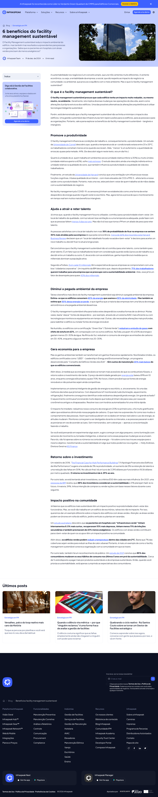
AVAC (67, 733)
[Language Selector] (154, 12)
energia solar (127, 375)
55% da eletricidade (127, 298)
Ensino (67, 761)
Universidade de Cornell (64, 144)
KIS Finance (72, 446)
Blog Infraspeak (103, 724)
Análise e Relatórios (42, 724)
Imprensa (131, 724)
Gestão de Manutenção (75, 724)
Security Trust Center (105, 738)
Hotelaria (68, 728)
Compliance (39, 742)
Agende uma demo (141, 12)
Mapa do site (132, 742)
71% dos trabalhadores (142, 268)
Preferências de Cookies (45, 792)
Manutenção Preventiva (44, 714)
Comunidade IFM (104, 728)
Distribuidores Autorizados (139, 733)
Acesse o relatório (129, 4)
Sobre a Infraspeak (135, 714)
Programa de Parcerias (137, 728)
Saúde (67, 757)
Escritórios (69, 752)
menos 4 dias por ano (82, 221)
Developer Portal (103, 742)
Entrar (127, 12)
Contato (130, 738)
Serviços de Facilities (74, 719)
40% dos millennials (89, 275)
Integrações (8, 738)
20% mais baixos (142, 362)
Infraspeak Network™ (12, 728)
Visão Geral (7, 714)
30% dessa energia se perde (75, 301)
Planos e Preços (9, 742)
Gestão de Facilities (73, 714)
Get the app (25, 780)
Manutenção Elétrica (74, 742)
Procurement (39, 738)
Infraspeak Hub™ (10, 719)
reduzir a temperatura (98, 539)
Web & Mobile (8, 733)
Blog (8, 25)
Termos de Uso (134, 684)
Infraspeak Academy (105, 733)
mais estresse (94, 161)
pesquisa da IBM (58, 483)
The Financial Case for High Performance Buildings (95, 462)
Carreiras (131, 719)
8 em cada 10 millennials (80, 265)
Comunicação (40, 733)
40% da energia (95, 298)
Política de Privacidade (25, 792)
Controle (37, 728)
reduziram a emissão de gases (133, 328)
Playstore (41, 780)
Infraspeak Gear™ (10, 724)
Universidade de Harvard (86, 174)
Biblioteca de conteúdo (107, 719)
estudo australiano (63, 523)
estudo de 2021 (117, 553)
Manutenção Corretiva (43, 719)
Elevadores (69, 738)
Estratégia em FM (20, 25)
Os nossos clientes (104, 714)
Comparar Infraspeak (105, 747)
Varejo (67, 747)
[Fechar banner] (151, 4)
